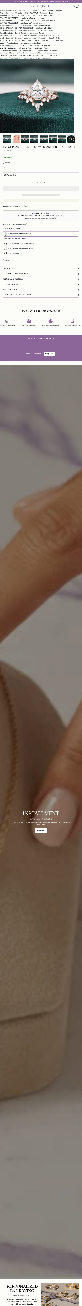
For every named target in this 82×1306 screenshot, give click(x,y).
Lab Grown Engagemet (27, 35)
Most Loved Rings (33, 20)
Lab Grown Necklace (44, 28)
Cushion (9, 13)
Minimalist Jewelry (37, 33)
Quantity (6, 163)
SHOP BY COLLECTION (9, 18)
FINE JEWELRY (6, 28)
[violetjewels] (41, 6)
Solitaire (3, 40)
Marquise (18, 13)
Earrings (3, 53)
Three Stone (42, 16)
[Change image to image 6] (53, 139)
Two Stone (30, 16)
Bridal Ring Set (25, 55)
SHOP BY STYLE (31, 13)
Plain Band (27, 25)
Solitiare (43, 13)
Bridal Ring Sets (6, 33)
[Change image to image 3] (25, 139)
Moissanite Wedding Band (10, 25)
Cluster (21, 16)
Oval (44, 11)
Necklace (54, 50)
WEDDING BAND (49, 20)
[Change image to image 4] (34, 139)
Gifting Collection (40, 55)
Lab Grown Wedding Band (31, 23)
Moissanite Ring (41, 48)
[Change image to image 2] (16, 139)
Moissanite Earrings (45, 30)
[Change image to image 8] (71, 139)
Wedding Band (12, 43)
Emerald (36, 11)
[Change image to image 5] (44, 139)
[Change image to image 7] (62, 139)
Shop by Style (54, 38)
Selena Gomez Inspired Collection (37, 58)
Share (7, 261)
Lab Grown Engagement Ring (32, 18)
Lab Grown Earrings (8, 30)
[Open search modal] (74, 6)
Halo (14, 16)
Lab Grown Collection (8, 50)
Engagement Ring (27, 50)
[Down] (77, 139)
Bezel (52, 16)
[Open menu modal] (4, 6)
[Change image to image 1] (7, 139)
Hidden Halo (5, 16)
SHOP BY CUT (24, 11)
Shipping (6, 206)
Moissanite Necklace (27, 30)
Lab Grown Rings (25, 48)
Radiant (59, 11)
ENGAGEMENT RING (8, 11)
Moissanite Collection (17, 53)
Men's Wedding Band (42, 25)
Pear (2, 13)
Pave (51, 13)
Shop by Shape (45, 35)
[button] (41, 188)
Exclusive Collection (8, 35)
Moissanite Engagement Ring (11, 20)
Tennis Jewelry (21, 33)
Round (50, 11)
